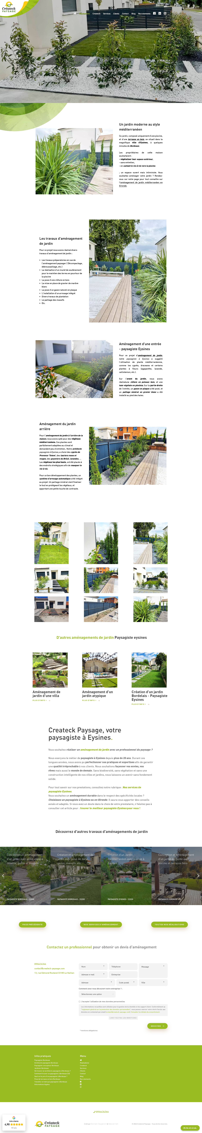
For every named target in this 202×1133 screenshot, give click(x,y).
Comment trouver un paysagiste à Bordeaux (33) (52, 1073)
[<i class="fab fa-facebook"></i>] (80, 1082)
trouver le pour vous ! (110, 808)
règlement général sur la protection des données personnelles (106, 1009)
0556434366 (40, 964)
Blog (133, 13)
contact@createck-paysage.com (49, 968)
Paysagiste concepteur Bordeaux (46, 1065)
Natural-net (113, 1124)
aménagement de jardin (94, 749)
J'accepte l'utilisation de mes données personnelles (103, 1001)
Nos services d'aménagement (101, 924)
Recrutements (144, 13)
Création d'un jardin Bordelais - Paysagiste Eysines (149, 696)
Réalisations (84, 13)
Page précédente (32, 924)
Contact (125, 13)
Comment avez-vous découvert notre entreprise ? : (101, 988)
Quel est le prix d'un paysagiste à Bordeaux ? (50, 1076)
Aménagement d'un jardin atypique (97, 694)
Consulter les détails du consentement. (145, 1012)
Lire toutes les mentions (123, 1018)
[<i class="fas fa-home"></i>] (81, 1060)
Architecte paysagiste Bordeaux (46, 1063)
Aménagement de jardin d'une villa (46, 694)
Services (106, 13)
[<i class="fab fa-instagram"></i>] (80, 1087)
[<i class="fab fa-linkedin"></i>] (80, 1084)
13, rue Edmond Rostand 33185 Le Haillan (54, 973)
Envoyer (156, 1026)
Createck (96, 13)
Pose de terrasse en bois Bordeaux (47, 1079)
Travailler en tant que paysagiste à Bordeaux (50, 1082)
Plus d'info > (40, 700)
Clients (116, 13)
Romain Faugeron (99, 1124)
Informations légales (42, 1084)
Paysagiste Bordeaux (42, 1060)
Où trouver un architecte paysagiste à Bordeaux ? (52, 1071)
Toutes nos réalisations (169, 924)
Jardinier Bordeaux (41, 1068)
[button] (190, 1128)
